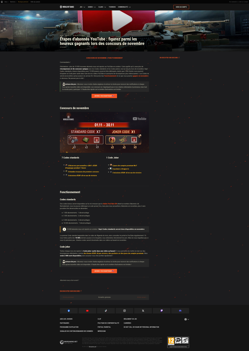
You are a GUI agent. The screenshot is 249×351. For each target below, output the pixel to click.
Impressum (102, 331)
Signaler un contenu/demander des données (76, 331)
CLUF (99, 319)
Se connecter (233, 2)
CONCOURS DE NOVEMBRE (96, 58)
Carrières (127, 323)
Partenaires (64, 323)
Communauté (123, 7)
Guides (90, 7)
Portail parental (104, 327)
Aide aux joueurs (66, 319)
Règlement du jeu (130, 319)
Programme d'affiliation (69, 327)
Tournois (112, 7)
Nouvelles (68, 35)
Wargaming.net (92, 346)
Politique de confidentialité (108, 323)
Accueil (62, 35)
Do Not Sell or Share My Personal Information (141, 327)
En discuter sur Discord (169, 58)
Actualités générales (79, 35)
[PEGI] (178, 342)
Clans (100, 7)
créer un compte (243, 2)
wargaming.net (68, 342)
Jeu (81, 7)
